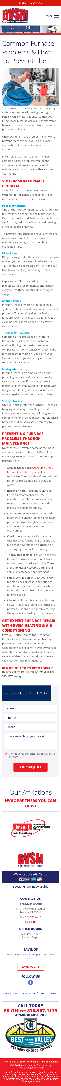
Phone (11, 718)
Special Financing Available (30, 886)
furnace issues (29, 199)
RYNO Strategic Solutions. (30, 1067)
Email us (30, 922)
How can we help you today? (25, 736)
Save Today (30, 967)
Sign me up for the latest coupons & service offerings (32, 754)
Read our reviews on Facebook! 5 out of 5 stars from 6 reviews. (30, 993)
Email (10, 727)
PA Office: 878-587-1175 (30, 1011)
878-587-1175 (30, 2)
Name (11, 708)
